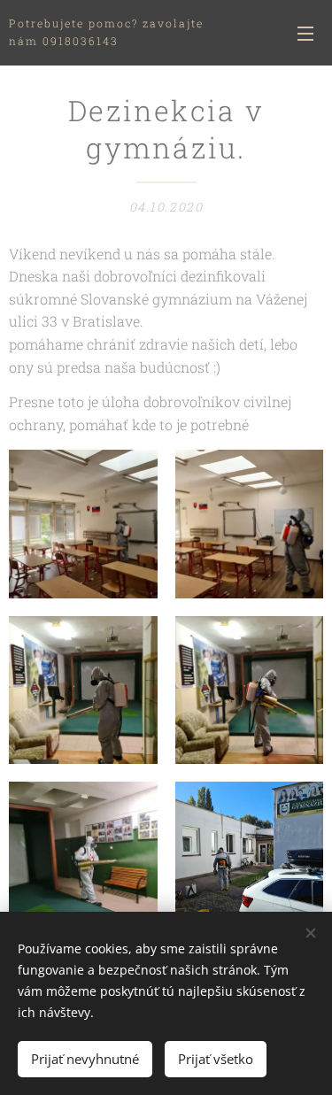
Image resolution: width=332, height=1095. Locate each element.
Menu (305, 32)
